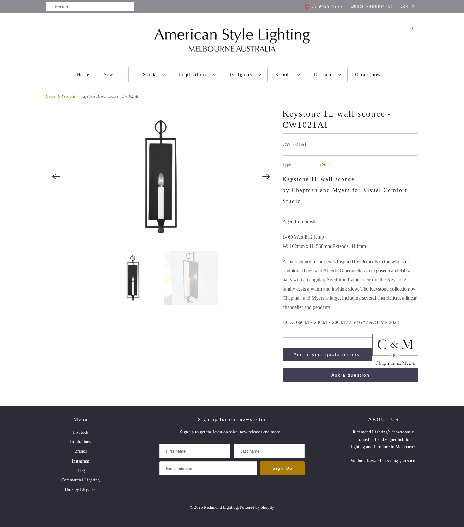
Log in (408, 6)
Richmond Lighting (221, 507)
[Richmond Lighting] (232, 41)
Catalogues (368, 74)
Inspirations (194, 74)
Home (83, 74)
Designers (242, 74)
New (110, 74)
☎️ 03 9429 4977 (324, 6)
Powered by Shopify (257, 507)
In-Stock (147, 74)
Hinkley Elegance (80, 489)
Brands (284, 74)
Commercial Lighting (80, 480)
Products (69, 96)
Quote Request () (372, 6)
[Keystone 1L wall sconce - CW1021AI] (161, 176)
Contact (324, 74)
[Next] (266, 176)
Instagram (80, 461)
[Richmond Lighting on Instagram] (412, 29)
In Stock (325, 164)
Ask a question (350, 374)
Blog (80, 470)
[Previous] (56, 176)
